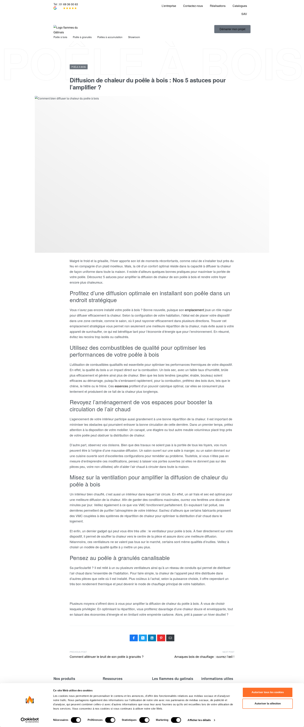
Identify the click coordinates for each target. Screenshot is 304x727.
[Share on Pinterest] (161, 638)
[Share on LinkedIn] (152, 638)
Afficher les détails (199, 720)
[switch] (110, 720)
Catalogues (240, 6)
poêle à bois (78, 66)
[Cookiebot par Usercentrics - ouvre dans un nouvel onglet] (29, 720)
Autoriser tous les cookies (268, 692)
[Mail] (170, 638)
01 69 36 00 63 (68, 4)
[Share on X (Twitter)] (143, 638)
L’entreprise (169, 6)
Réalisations (218, 6)
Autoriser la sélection (268, 703)
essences (121, 386)
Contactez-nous (193, 6)
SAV (244, 14)
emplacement (194, 309)
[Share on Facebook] (134, 638)
